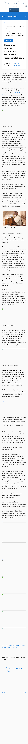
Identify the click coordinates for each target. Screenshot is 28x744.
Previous (7, 693)
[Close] (26, 6)
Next (22, 693)
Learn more (14, 10)
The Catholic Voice (9, 16)
